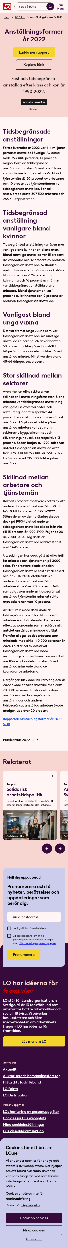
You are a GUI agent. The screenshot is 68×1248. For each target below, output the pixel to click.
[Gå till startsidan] (7, 6)
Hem (6, 17)
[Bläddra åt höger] (60, 849)
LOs (21, 943)
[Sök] (50, 6)
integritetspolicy (30, 1205)
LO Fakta (20, 17)
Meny (61, 8)
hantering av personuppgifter (40, 943)
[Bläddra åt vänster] (47, 849)
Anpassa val (34, 1239)
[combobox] (34, 6)
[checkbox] (9, 928)
